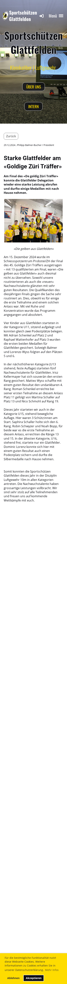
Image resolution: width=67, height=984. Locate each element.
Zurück (11, 136)
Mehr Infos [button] (52, 970)
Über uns (33, 87)
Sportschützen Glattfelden (23, 15)
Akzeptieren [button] (34, 978)
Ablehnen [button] (13, 978)
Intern (33, 106)
